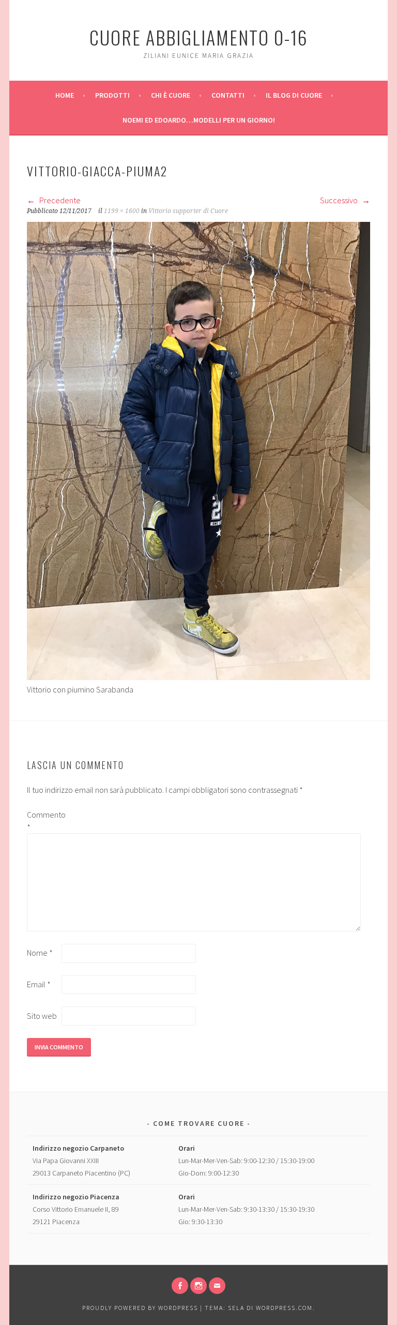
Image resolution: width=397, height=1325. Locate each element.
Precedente (59, 200)
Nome (40, 952)
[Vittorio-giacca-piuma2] (198, 677)
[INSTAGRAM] (198, 1285)
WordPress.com (284, 1308)
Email (39, 984)
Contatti (228, 95)
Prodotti (112, 95)
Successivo (339, 200)
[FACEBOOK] (180, 1285)
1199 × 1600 (122, 211)
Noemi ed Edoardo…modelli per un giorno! (199, 120)
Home (64, 95)
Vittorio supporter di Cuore (188, 211)
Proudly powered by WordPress (140, 1308)
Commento (43, 820)
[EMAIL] (217, 1285)
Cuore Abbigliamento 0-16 (198, 37)
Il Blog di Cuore (294, 95)
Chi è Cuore (170, 95)
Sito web (42, 1016)
